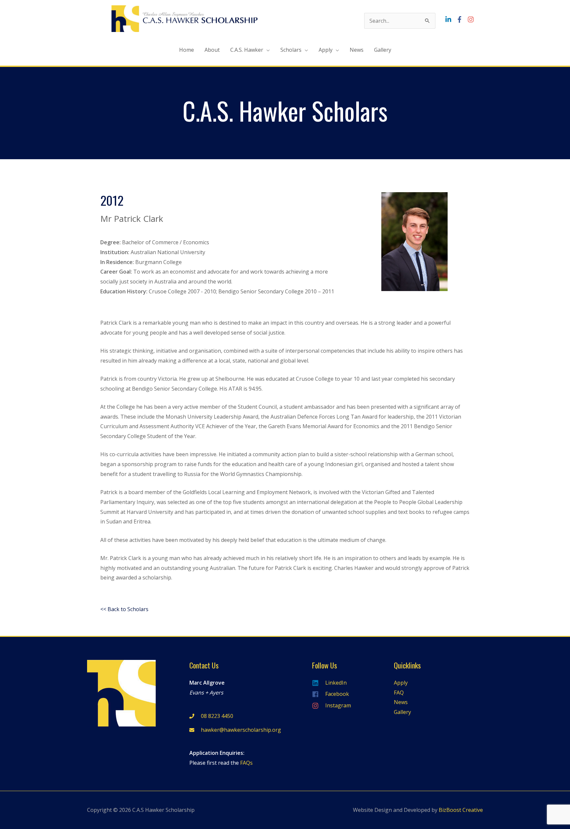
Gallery (382, 49)
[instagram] (471, 19)
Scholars (290, 49)
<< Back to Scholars (124, 609)
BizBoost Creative (461, 810)
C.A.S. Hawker (246, 49)
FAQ (399, 692)
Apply (325, 49)
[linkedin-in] (450, 19)
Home (186, 49)
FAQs (246, 762)
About (212, 49)
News (357, 49)
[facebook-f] (461, 19)
